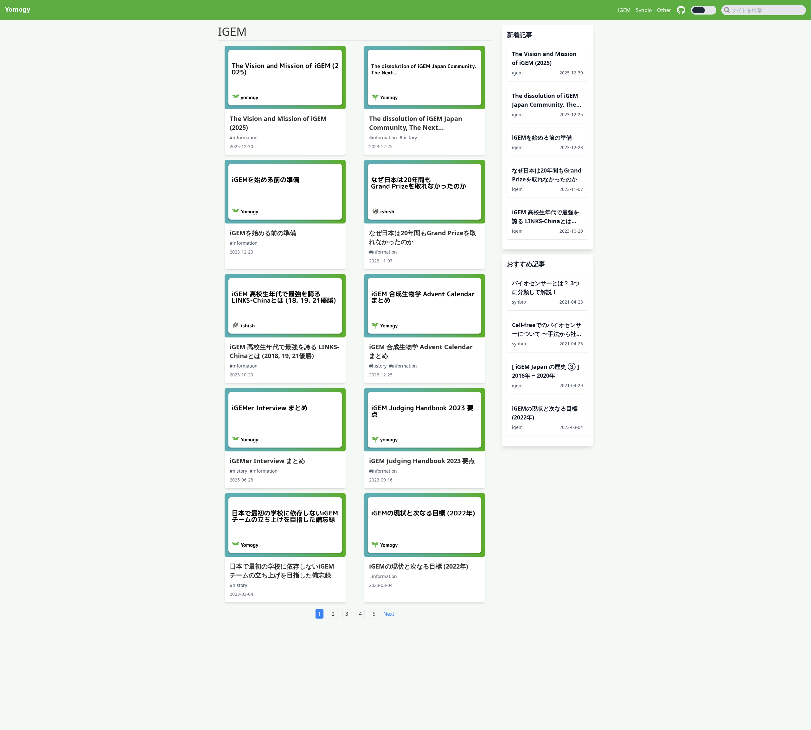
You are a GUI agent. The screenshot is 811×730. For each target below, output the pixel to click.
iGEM (624, 10)
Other (664, 10)
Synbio (644, 10)
